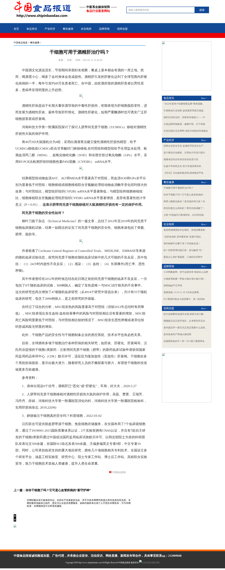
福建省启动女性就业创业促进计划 (181, 159)
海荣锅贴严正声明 (173, 285)
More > (204, 98)
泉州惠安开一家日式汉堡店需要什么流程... (185, 327)
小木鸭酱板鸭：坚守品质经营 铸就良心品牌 (186, 272)
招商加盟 (122, 28)
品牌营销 (104, 28)
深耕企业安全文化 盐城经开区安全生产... (184, 146)
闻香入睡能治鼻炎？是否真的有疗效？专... (185, 201)
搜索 (202, 10)
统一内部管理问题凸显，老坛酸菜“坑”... (184, 250)
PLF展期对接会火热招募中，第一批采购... (185, 299)
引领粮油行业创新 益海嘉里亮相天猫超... (184, 110)
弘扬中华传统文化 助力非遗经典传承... (183, 166)
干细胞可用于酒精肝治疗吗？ (179, 188)
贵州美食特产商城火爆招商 (177, 334)
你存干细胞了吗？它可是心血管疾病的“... (185, 194)
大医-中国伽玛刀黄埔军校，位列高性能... (185, 215)
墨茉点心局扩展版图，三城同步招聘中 (183, 257)
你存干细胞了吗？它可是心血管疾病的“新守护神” (58, 490)
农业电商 (86, 28)
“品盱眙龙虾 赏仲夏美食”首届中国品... (183, 237)
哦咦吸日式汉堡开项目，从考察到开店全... (185, 321)
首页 (16, 28)
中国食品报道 (21, 42)
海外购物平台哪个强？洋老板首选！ (182, 243)
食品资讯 (32, 28)
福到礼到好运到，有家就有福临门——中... (185, 117)
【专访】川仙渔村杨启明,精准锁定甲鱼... (184, 173)
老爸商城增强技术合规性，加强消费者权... (185, 230)
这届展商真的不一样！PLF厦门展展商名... (185, 341)
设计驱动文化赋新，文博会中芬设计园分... (185, 152)
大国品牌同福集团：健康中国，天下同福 (184, 124)
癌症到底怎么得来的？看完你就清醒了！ (184, 208)
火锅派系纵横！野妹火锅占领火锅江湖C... (185, 279)
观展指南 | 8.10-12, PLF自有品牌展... (182, 292)
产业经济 (50, 28)
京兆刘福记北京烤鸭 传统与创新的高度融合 (186, 131)
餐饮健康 (68, 28)
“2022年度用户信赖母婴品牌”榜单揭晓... (184, 104)
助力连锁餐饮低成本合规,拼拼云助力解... (184, 314)
